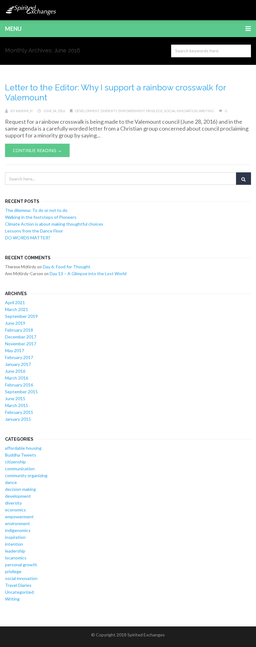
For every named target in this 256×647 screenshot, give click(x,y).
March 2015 (16, 405)
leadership (15, 551)
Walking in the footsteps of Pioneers (40, 217)
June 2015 (15, 398)
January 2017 (18, 364)
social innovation (181, 111)
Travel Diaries (18, 585)
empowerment (131, 111)
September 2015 (21, 391)
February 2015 (19, 412)
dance (11, 482)
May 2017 (14, 350)
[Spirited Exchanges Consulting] (31, 10)
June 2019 (15, 323)
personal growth (21, 564)
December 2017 (20, 336)
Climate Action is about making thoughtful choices (54, 224)
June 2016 (15, 371)
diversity (109, 111)
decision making (20, 489)
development (87, 111)
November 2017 (20, 343)
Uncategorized (19, 592)
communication (20, 468)
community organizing (26, 475)
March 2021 (16, 309)
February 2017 (19, 357)
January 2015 (18, 419)
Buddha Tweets (20, 455)
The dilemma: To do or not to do (36, 210)
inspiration (15, 537)
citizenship (15, 461)
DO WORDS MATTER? (27, 237)
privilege (154, 111)
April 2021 (15, 302)
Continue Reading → (37, 150)
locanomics (16, 557)
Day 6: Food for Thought (67, 266)
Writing (206, 111)
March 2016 (16, 378)
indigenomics (18, 530)
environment (17, 523)
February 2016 (19, 384)
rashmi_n (24, 111)
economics (15, 509)
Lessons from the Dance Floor (34, 230)
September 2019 (21, 316)
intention (14, 544)
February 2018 (19, 330)
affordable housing (23, 448)
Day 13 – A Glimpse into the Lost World (88, 273)
